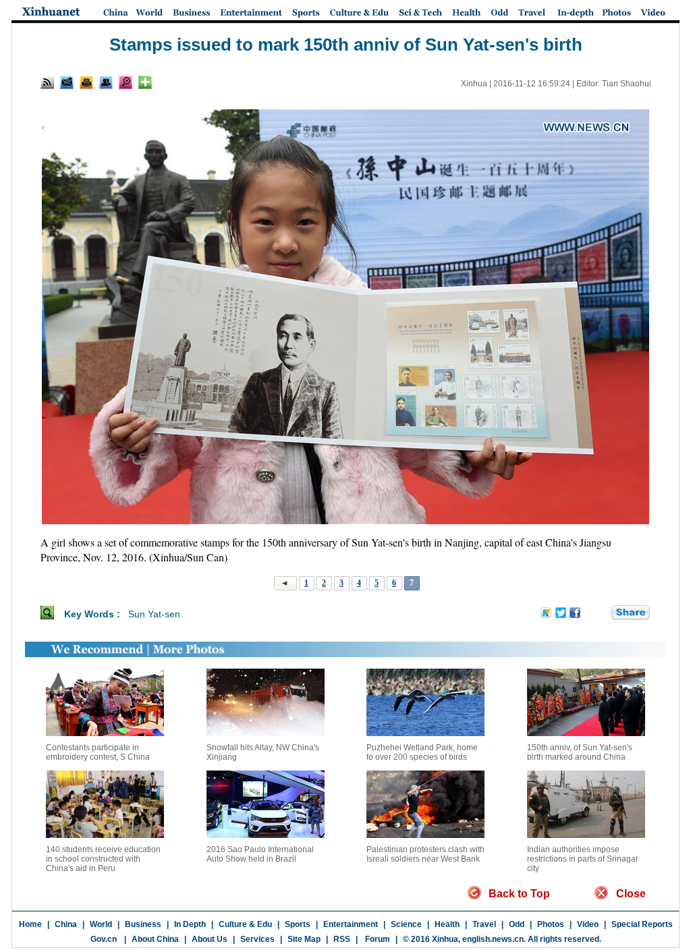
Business (143, 924)
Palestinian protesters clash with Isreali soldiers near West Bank (425, 854)
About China (155, 939)
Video (588, 924)
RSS (341, 939)
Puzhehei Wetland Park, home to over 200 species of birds (422, 752)
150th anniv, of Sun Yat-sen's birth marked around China (579, 752)
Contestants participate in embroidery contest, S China (98, 752)
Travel (484, 924)
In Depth (190, 924)
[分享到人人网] (602, 613)
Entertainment (350, 924)
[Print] (86, 82)
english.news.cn (493, 939)
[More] (145, 82)
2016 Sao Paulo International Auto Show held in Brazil (260, 854)
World (101, 924)
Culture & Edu (245, 924)
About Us (209, 939)
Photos (550, 924)
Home (30, 924)
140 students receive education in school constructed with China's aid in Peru (103, 859)
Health (447, 924)
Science (406, 924)
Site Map (304, 939)
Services (257, 939)
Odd (516, 924)
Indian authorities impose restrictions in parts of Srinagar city (582, 859)
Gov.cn (103, 939)
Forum (376, 939)
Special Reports (642, 924)
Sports (297, 924)
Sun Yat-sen (154, 614)
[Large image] (125, 82)
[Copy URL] (106, 82)
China (66, 924)
